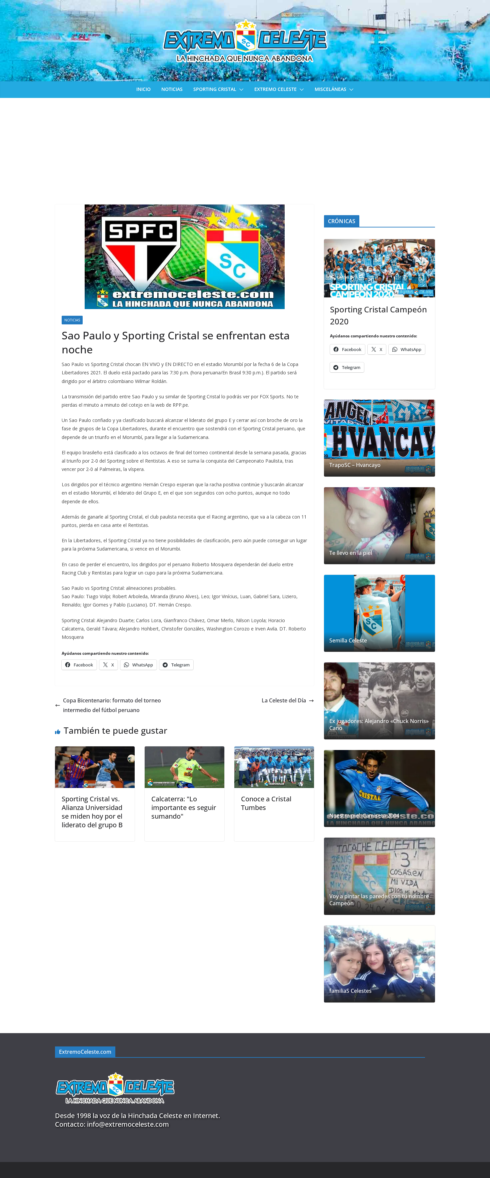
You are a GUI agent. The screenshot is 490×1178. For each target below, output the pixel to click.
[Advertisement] (245, 148)
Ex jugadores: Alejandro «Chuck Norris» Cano (379, 725)
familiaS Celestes (350, 990)
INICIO (143, 89)
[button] (240, 90)
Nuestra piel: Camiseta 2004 (364, 815)
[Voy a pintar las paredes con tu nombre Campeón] (379, 876)
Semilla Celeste (348, 640)
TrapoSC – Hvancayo (355, 465)
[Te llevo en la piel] (379, 525)
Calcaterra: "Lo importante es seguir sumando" (183, 807)
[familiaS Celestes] (379, 964)
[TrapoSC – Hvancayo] (379, 438)
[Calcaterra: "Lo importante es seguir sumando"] (184, 751)
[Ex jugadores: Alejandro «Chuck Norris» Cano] (379, 700)
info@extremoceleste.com (128, 1124)
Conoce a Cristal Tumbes (266, 803)
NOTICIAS (172, 89)
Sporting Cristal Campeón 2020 (378, 315)
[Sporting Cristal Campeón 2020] (379, 268)
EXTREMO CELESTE (275, 89)
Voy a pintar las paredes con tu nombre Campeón (379, 900)
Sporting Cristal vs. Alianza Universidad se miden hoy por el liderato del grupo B (92, 811)
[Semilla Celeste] (379, 613)
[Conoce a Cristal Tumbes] (274, 751)
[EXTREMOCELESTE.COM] (115, 1068)
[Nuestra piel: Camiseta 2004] (379, 788)
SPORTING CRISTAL (214, 89)
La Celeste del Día (284, 700)
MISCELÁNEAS (330, 89)
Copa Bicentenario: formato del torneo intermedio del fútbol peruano (112, 705)
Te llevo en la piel (350, 553)
